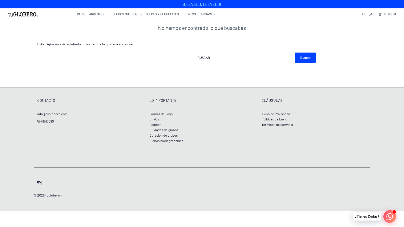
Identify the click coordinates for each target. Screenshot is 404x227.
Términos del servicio (277, 125)
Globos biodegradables (166, 141)
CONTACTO (207, 14)
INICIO (81, 14)
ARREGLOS (97, 14)
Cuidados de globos (163, 130)
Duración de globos (163, 135)
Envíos (154, 119)
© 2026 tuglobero (47, 195)
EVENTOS (189, 14)
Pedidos (155, 125)
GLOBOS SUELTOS (125, 14)
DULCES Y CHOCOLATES (162, 14)
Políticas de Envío (274, 119)
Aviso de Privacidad (276, 114)
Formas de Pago (161, 114)
